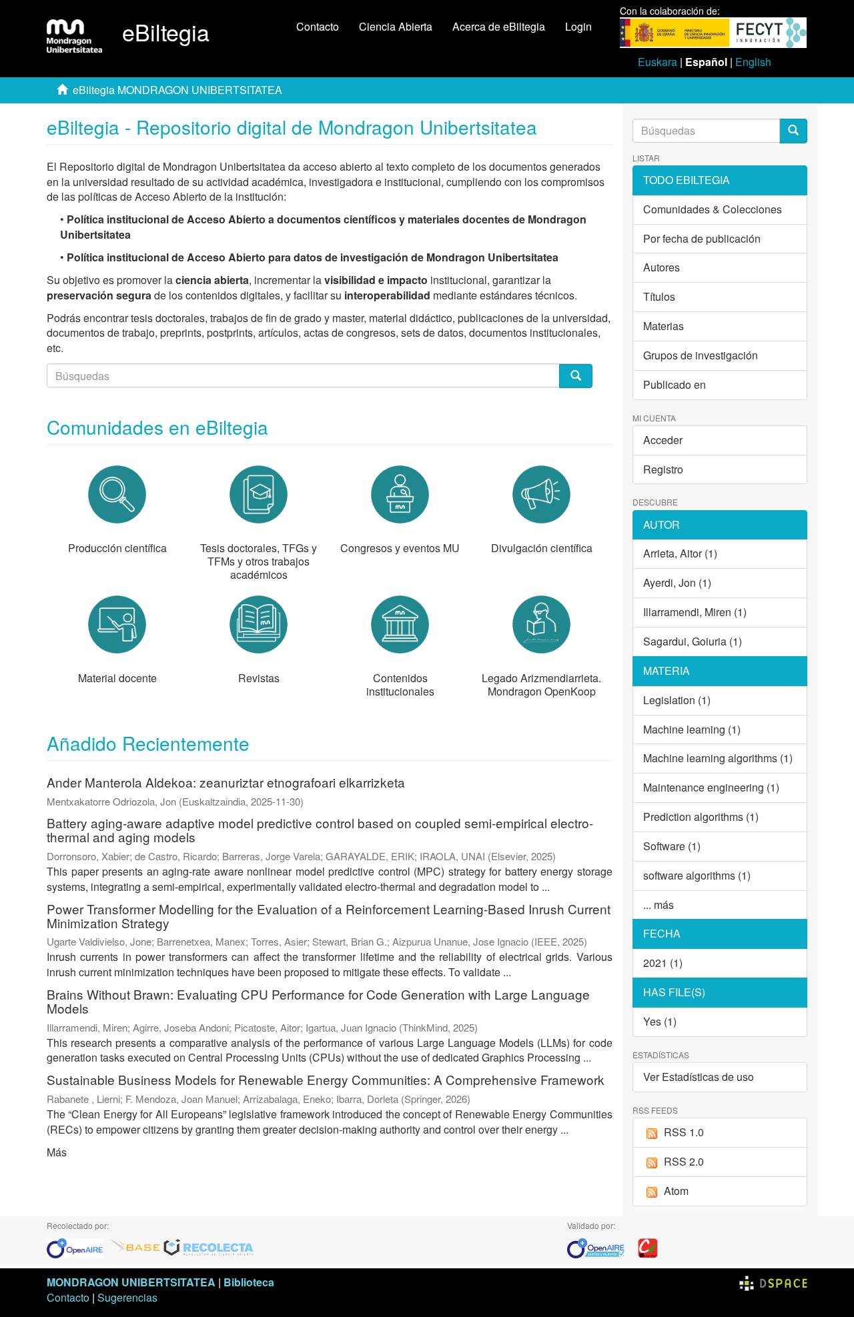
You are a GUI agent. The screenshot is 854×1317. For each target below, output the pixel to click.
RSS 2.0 (684, 1161)
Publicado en (674, 384)
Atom (676, 1190)
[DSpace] (773, 1282)
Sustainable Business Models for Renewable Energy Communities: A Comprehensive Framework (325, 1079)
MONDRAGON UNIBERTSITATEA (131, 1282)
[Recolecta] (208, 1246)
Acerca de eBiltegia (498, 26)
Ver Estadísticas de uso (698, 1076)
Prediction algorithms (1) (701, 816)
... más (658, 904)
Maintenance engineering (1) (711, 787)
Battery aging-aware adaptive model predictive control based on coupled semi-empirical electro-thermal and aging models (320, 830)
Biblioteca (249, 1282)
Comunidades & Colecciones (712, 209)
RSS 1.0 (684, 1132)
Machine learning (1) (692, 729)
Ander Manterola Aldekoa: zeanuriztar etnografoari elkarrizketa (226, 782)
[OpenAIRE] (78, 1246)
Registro (663, 469)
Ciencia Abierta (395, 26)
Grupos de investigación (700, 355)
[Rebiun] (648, 1246)
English (753, 61)
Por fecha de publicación (702, 238)
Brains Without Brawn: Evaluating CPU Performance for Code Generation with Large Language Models (318, 1001)
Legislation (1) (677, 700)
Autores (661, 267)
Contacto (317, 26)
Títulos (659, 296)
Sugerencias (127, 1297)
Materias (663, 325)
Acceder (663, 439)
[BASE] (135, 1246)
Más (57, 1152)
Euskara (657, 61)
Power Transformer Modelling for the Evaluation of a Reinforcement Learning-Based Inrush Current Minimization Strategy (328, 916)
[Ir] (793, 131)
